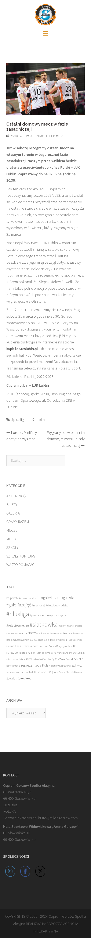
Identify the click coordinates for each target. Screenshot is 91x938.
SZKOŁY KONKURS (20, 556)
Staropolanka (12, 672)
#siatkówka (44, 624)
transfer (24, 672)
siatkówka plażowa (61, 665)
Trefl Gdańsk (36, 672)
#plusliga (18, 419)
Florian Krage (55, 646)
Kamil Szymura (44, 652)
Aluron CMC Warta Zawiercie (35, 633)
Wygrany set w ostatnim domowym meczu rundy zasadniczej (66, 439)
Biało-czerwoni (76, 639)
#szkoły (62, 625)
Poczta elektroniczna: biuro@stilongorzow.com (40, 817)
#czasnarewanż (26, 598)
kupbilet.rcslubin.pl (22, 348)
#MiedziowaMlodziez (57, 605)
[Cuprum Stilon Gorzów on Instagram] (10, 871)
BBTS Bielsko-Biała (39, 639)
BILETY (51, 136)
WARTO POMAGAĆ (20, 564)
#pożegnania (62, 615)
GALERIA (13, 513)
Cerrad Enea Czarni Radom (22, 646)
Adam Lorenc (12, 633)
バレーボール (23, 678)
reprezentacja (13, 665)
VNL (46, 672)
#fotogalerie (64, 597)
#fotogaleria (44, 597)
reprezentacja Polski (36, 665)
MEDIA (11, 539)
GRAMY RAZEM (17, 521)
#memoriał (38, 605)
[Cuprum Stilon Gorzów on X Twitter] (40, 871)
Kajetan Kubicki (27, 652)
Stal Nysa (77, 665)
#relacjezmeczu (17, 625)
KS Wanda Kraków (63, 652)
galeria (66, 646)
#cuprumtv (12, 598)
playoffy (50, 659)
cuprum (43, 646)
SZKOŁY (12, 547)
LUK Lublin (36, 419)
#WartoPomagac (74, 625)
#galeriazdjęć (18, 605)
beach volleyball (59, 640)
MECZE (60, 136)
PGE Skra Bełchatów (36, 659)
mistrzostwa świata (15, 659)
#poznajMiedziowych (42, 615)
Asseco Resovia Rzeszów (68, 633)
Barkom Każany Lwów (17, 639)
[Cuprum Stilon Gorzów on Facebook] (25, 871)
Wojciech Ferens (57, 672)
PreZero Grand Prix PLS (69, 659)
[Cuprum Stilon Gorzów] (45, 14)
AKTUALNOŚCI (38, 136)
